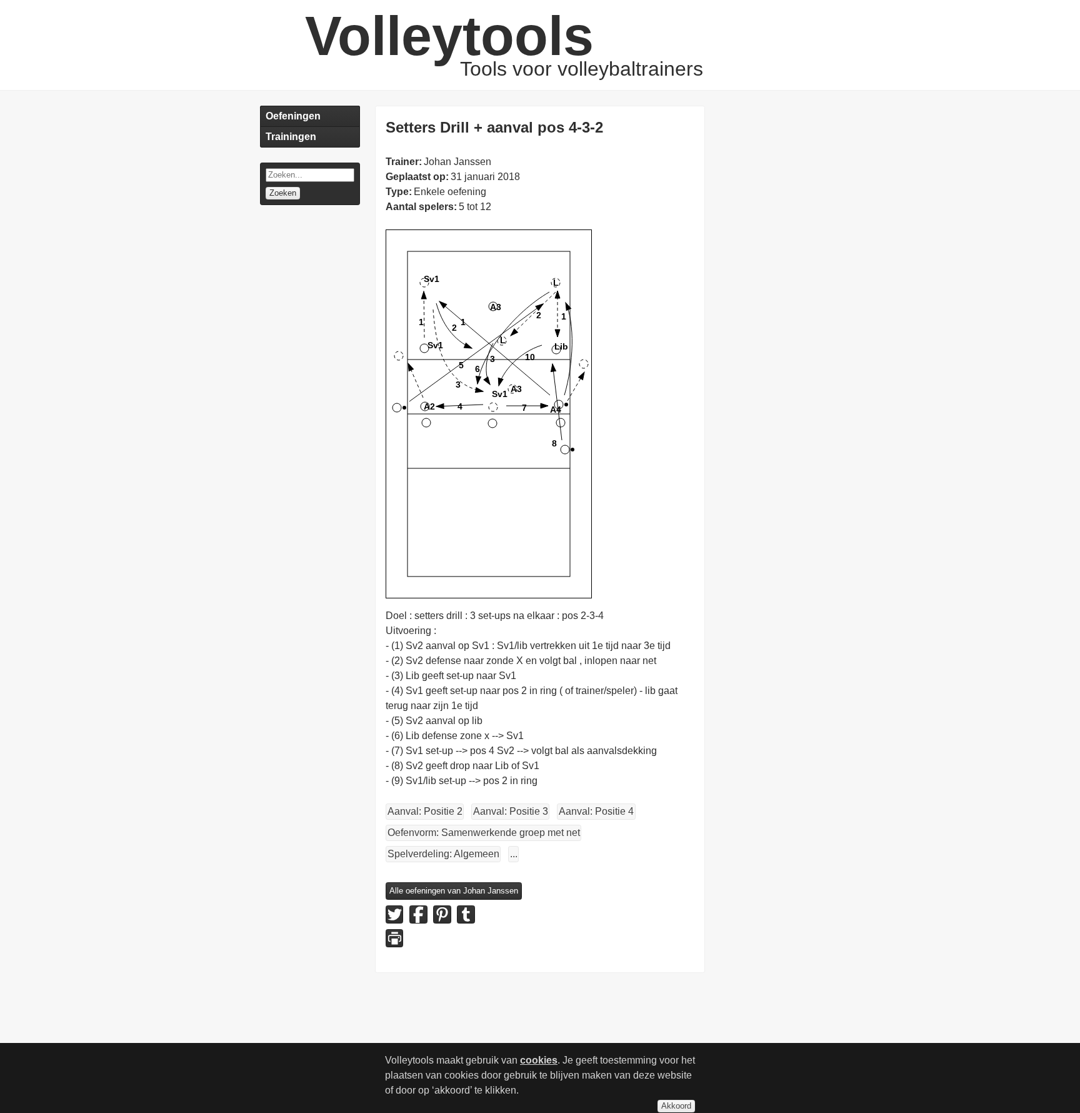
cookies (539, 1060)
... (514, 854)
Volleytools (449, 36)
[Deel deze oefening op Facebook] (418, 914)
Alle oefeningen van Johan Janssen (453, 890)
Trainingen (291, 136)
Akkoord (676, 1105)
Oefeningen (293, 116)
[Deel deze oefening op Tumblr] (465, 914)
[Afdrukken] (394, 938)
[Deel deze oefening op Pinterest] (442, 914)
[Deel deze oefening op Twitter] (394, 914)
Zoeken (282, 193)
